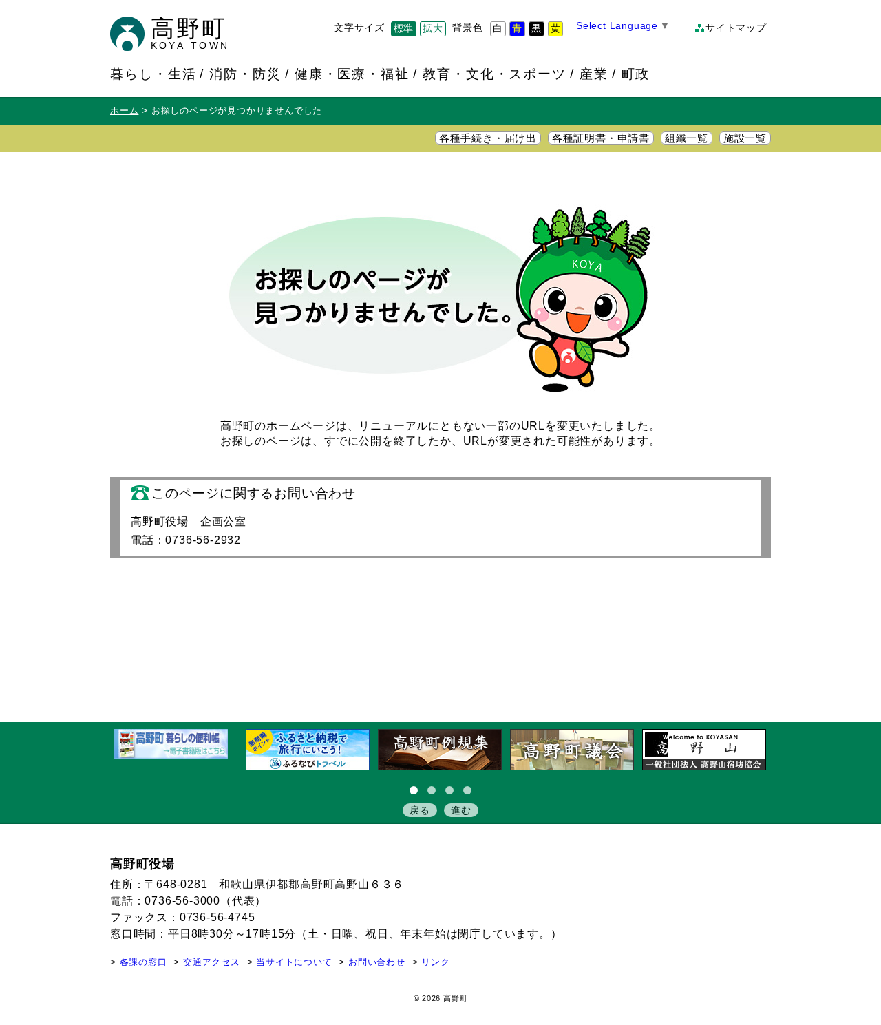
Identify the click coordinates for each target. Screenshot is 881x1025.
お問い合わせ (376, 962)
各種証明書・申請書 (601, 138)
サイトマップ (736, 28)
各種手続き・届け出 (488, 138)
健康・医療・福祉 (352, 73)
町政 (636, 73)
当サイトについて (294, 962)
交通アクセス (211, 962)
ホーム (124, 111)
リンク (435, 962)
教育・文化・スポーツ (494, 73)
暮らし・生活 (153, 73)
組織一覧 (686, 138)
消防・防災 (245, 73)
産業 (594, 73)
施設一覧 (745, 138)
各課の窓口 (143, 962)
